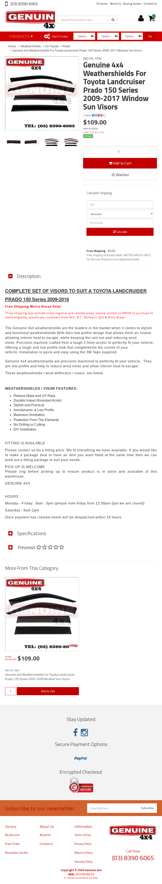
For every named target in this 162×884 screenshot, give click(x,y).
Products (102, 3)
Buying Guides (132, 3)
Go (150, 36)
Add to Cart (121, 163)
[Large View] (12, 142)
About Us (115, 3)
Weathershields (31, 46)
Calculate (121, 231)
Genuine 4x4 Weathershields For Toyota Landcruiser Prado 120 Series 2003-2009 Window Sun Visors (39, 676)
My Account (12, 835)
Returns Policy (83, 852)
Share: (88, 115)
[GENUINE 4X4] (73, 646)
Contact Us (150, 3)
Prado (66, 46)
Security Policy (83, 861)
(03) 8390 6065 (24, 3)
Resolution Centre (16, 852)
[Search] (113, 20)
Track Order (12, 843)
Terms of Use (82, 835)
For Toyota (51, 46)
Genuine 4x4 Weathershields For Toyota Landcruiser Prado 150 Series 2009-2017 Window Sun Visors (77, 50)
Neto (95, 878)
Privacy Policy (83, 843)
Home (12, 46)
